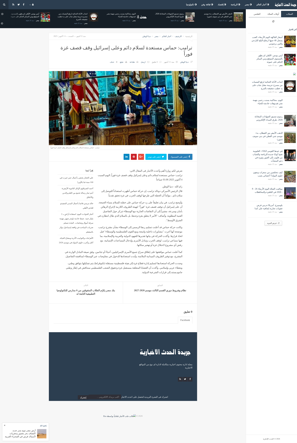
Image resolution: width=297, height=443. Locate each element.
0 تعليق (155, 62)
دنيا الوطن (146, 36)
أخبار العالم (261, 4)
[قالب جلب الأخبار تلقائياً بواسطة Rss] (119, 416)
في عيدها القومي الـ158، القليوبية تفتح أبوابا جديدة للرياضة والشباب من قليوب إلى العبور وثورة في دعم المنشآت (225, 16)
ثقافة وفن (206, 4)
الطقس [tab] (257, 14)
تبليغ (121, 62)
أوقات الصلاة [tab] (273, 14)
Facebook (185, 320)
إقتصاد (221, 4)
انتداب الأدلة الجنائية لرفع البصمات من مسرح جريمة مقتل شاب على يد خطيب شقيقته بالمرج (267, 85)
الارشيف (178, 36)
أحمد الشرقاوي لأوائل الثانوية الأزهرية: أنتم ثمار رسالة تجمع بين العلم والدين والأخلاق (77, 193)
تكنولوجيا (190, 4)
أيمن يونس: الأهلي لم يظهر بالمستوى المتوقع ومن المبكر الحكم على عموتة (269, 58)
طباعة (132, 62)
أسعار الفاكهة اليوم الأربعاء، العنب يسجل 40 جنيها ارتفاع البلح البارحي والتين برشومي (267, 40)
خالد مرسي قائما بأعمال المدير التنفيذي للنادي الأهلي (76, 205)
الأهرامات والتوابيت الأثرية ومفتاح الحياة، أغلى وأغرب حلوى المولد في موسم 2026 (76, 240)
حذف (112, 62)
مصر (247, 4)
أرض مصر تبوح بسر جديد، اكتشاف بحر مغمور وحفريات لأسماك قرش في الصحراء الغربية (20, 433)
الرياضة (234, 4)
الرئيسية (188, 36)
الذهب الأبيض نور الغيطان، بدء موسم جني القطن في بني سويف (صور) (267, 136)
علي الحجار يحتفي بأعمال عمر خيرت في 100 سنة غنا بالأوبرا (76, 180)
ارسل (143, 62)
